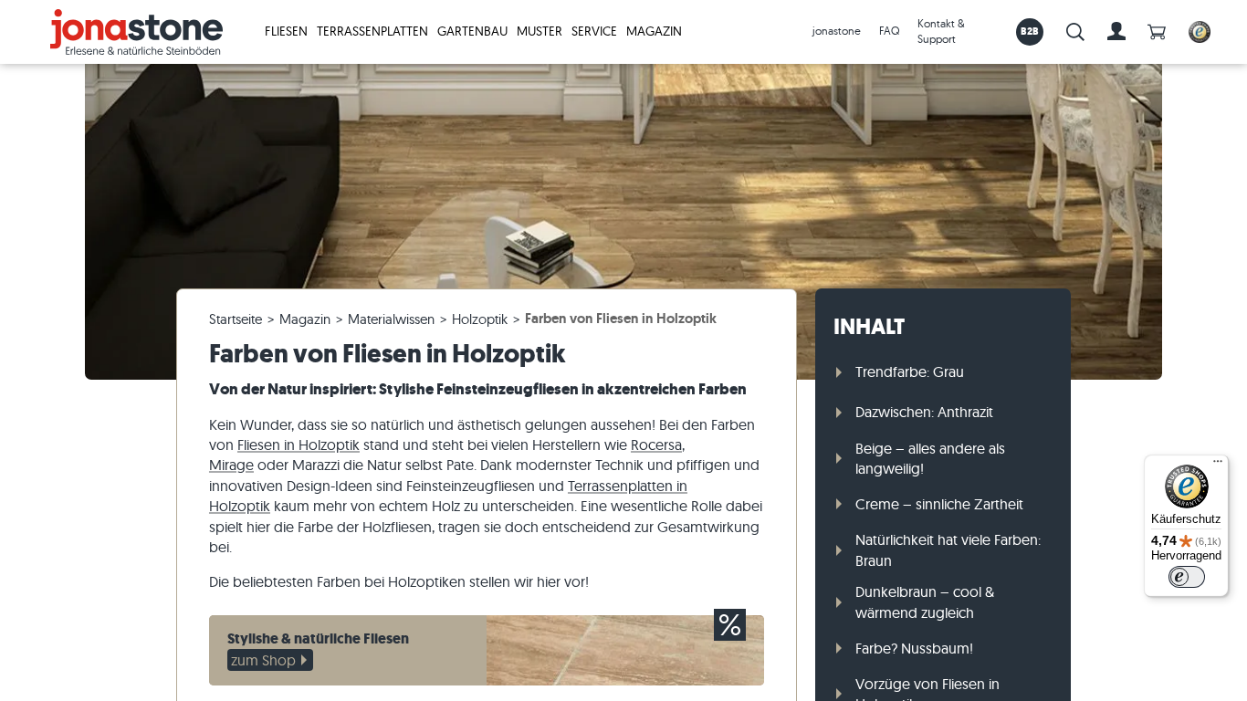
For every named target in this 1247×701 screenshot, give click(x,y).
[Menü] (1218, 465)
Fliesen (286, 31)
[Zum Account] (1116, 32)
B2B (1030, 31)
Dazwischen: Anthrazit (924, 412)
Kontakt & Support (941, 31)
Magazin (654, 31)
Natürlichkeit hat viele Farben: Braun (948, 549)
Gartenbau (472, 31)
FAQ (889, 30)
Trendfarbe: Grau (909, 371)
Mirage (231, 464)
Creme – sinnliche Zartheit (939, 504)
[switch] (1186, 577)
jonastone (836, 30)
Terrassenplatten (372, 31)
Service (594, 31)
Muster (539, 31)
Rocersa (656, 444)
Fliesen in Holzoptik (298, 444)
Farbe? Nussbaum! (914, 648)
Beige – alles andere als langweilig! (930, 458)
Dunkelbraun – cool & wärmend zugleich (924, 601)
